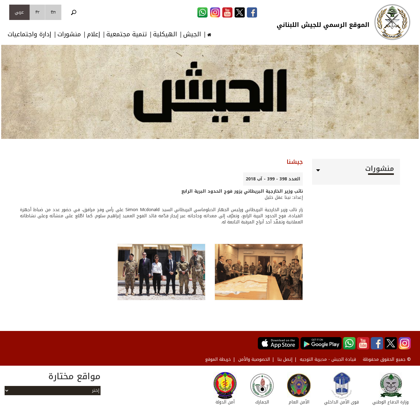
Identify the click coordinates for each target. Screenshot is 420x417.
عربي (19, 12)
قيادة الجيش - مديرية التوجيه (328, 359)
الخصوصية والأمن (254, 359)
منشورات (69, 34)
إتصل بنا (284, 359)
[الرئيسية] (392, 22)
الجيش (192, 34)
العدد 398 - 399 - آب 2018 (273, 179)
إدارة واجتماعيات (29, 34)
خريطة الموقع (218, 359)
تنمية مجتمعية (126, 34)
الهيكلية (165, 34)
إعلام (93, 34)
